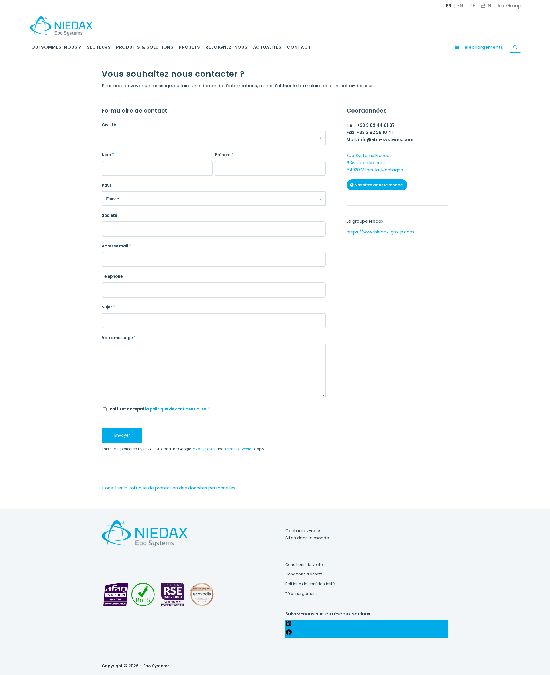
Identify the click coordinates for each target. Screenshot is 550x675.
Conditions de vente (304, 564)
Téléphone (112, 276)
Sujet (108, 307)
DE (472, 5)
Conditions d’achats (304, 574)
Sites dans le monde (307, 538)
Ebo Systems (156, 666)
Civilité (109, 125)
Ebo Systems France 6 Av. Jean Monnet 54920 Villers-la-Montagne (375, 162)
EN (460, 5)
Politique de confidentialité (310, 584)
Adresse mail (116, 246)
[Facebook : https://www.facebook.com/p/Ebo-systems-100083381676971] (288, 634)
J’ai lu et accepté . (159, 409)
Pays (107, 185)
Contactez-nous (303, 531)
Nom (108, 155)
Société (109, 215)
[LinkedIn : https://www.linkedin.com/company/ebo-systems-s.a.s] (288, 625)
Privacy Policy (203, 448)
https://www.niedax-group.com (380, 232)
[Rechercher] (515, 47)
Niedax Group (501, 5)
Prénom (224, 155)
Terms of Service (239, 448)
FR (448, 5)
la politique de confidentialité (175, 409)
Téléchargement (301, 593)
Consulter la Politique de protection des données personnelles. (169, 488)
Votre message (119, 338)
